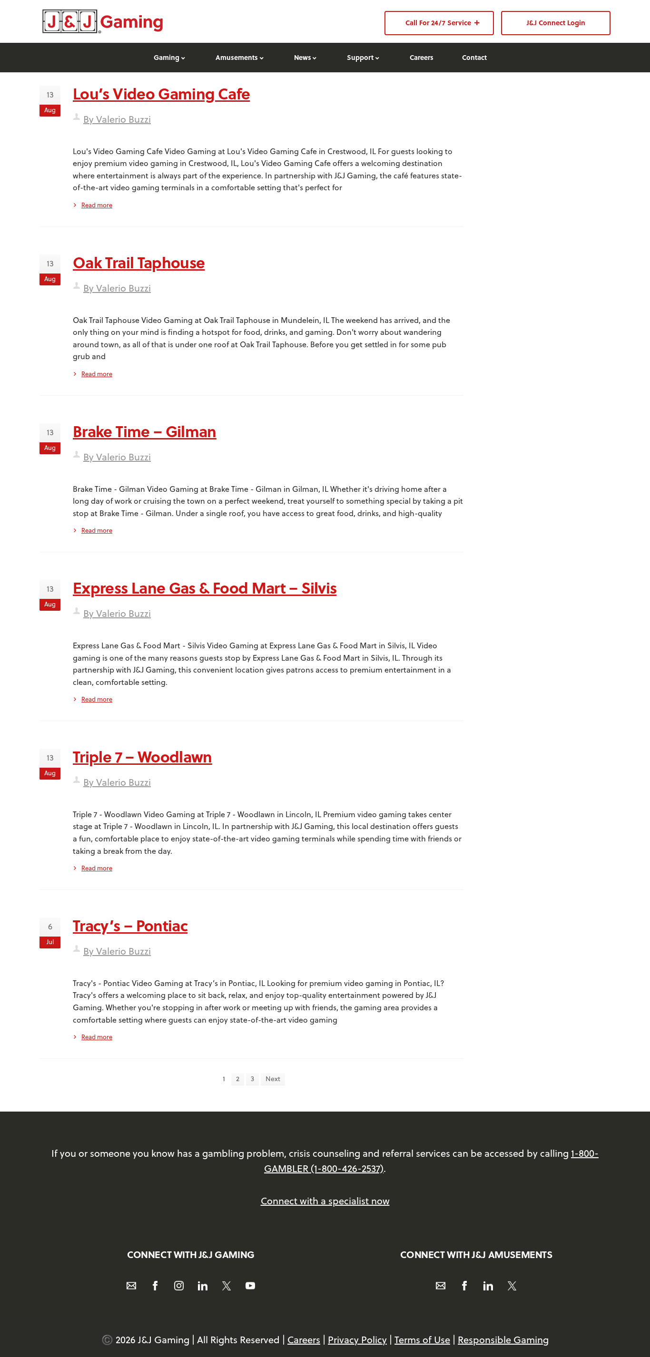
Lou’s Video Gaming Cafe (161, 93)
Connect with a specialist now (325, 1201)
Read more (96, 205)
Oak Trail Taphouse (139, 262)
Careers (303, 1340)
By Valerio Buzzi (117, 119)
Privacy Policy (357, 1340)
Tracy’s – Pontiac (130, 925)
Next (273, 1079)
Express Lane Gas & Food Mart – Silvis (204, 587)
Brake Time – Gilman (145, 431)
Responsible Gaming (503, 1340)
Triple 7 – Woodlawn (142, 756)
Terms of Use (422, 1340)
